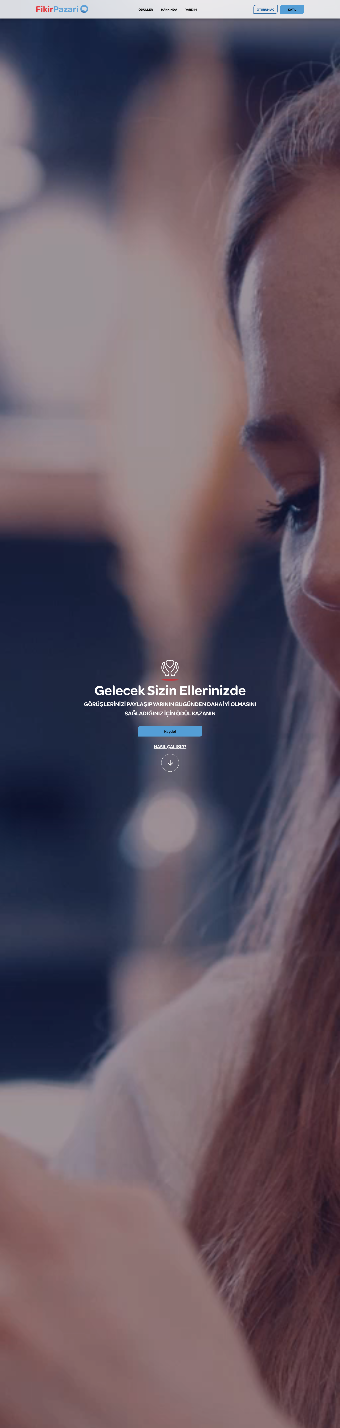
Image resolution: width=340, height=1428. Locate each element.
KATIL (292, 9)
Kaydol (170, 731)
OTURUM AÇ (265, 9)
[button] (170, 760)
